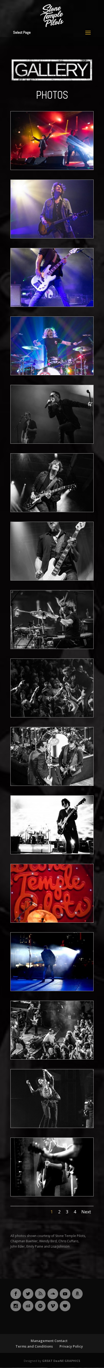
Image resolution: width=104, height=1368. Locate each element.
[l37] (52, 853)
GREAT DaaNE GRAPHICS (61, 1361)
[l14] (52, 989)
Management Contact (49, 1340)
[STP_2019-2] (52, 510)
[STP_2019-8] (52, 168)
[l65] (52, 921)
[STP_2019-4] (52, 374)
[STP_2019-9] (52, 579)
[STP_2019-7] (52, 716)
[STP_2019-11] (52, 442)
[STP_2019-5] (52, 305)
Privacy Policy (71, 1346)
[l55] (52, 784)
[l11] (52, 1126)
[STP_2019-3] (52, 647)
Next (86, 1212)
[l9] (52, 1195)
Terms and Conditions (34, 1346)
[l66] (52, 1058)
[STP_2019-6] (52, 237)
